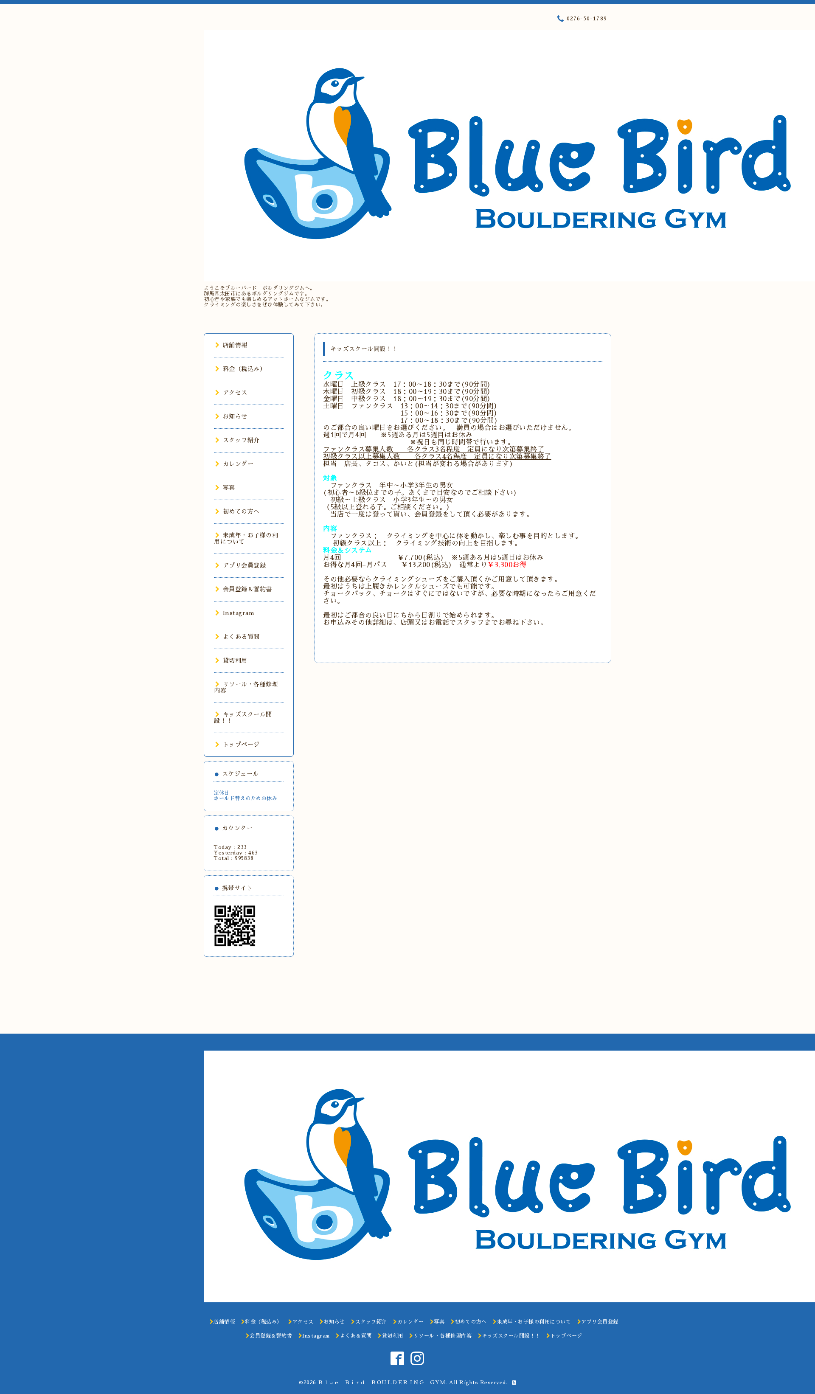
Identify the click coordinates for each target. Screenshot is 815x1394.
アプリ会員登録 (244, 565)
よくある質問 (241, 637)
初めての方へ (241, 511)
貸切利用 (235, 660)
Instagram (238, 613)
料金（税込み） (244, 369)
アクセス (235, 393)
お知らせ (235, 416)
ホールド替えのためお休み (245, 798)
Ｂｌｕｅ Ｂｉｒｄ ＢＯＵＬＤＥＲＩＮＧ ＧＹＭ (381, 1382)
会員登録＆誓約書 (247, 589)
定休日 (222, 792)
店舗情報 (235, 345)
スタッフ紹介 (241, 440)
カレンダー (238, 464)
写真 (229, 488)
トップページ (241, 745)
